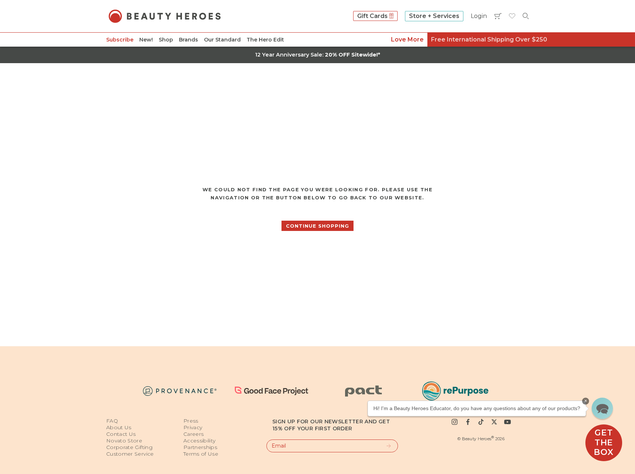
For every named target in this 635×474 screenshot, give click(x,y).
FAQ (112, 420)
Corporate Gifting (129, 447)
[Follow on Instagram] (454, 422)
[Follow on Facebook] (467, 422)
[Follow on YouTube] (507, 422)
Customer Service (130, 454)
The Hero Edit (265, 39)
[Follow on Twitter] (494, 422)
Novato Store (124, 440)
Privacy (192, 427)
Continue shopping (317, 226)
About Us (119, 427)
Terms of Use (200, 454)
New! (146, 39)
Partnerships (200, 447)
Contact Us (121, 434)
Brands (188, 39)
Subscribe (119, 39)
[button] (602, 408)
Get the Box (603, 442)
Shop (166, 39)
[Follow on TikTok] (481, 422)
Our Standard (222, 39)
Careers (193, 434)
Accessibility (199, 440)
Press (190, 420)
